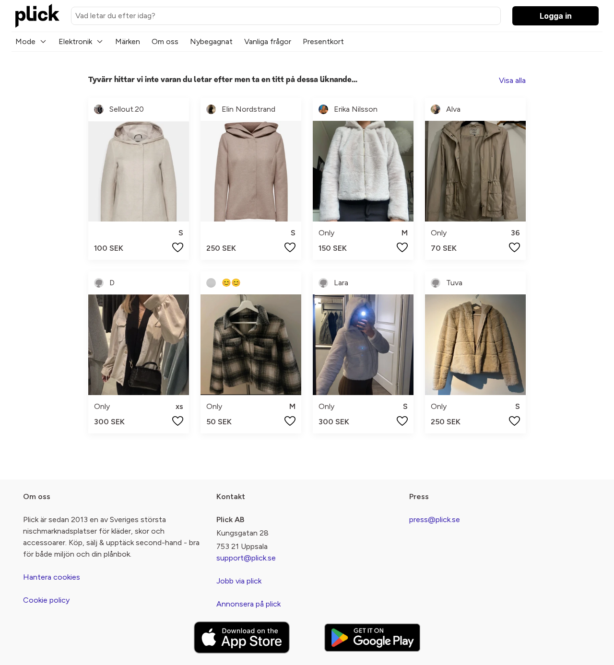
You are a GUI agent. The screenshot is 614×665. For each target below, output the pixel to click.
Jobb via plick (238, 580)
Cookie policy (46, 600)
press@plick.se (434, 519)
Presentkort (323, 41)
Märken (127, 41)
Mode (25, 41)
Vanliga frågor (267, 41)
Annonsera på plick (248, 603)
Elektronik (75, 41)
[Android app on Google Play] (372, 637)
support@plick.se (246, 557)
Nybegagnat (211, 41)
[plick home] (37, 16)
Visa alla (512, 80)
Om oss (165, 41)
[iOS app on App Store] (241, 637)
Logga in (556, 16)
